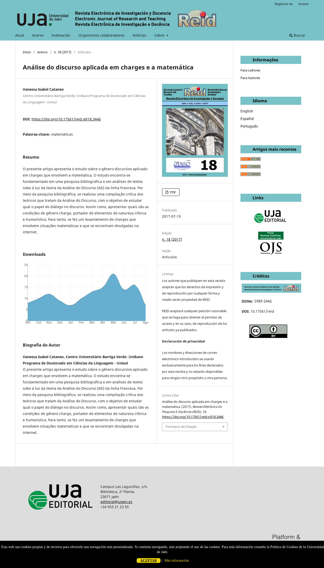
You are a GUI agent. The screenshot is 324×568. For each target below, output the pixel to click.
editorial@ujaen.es (116, 501)
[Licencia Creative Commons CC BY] (268, 336)
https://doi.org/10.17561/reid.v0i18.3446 (66, 119)
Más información (177, 560)
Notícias (139, 35)
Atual (19, 35)
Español (247, 118)
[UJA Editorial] (271, 225)
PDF (172, 192)
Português (249, 126)
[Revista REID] (271, 291)
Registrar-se (284, 4)
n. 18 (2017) (62, 52)
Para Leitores (250, 70)
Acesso (303, 4)
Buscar (299, 35)
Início (27, 52)
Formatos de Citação (181, 426)
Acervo (38, 35)
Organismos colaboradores (101, 35)
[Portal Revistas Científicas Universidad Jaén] (271, 253)
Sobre (159, 35)
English (246, 111)
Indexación (61, 35)
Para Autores (250, 78)
